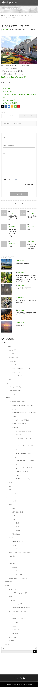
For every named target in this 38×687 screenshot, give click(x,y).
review (11, 560)
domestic (18, 29)
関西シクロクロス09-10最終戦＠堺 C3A (32, 246)
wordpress (15, 633)
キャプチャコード (29, 184)
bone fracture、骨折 (14, 390)
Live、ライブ (16, 372)
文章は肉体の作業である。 (11, 103)
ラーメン (15, 548)
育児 (13, 519)
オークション (13, 637)
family (10, 504)
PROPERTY (8, 582)
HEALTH (7, 383)
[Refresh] (16, 179)
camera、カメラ (17, 604)
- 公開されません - (9, 145)
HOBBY (7, 398)
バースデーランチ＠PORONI (24, 288)
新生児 (18, 530)
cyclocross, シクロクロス (23, 431)
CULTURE (12, 29)
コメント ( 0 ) (10, 115)
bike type (15, 427)
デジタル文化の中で (9, 91)
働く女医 (11, 640)
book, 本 (11, 353)
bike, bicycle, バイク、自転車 (17, 401)
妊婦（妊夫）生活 (17, 512)
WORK (7, 585)
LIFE (6, 497)
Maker (10, 596)
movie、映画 (12, 361)
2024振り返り (20, 325)
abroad (14, 567)
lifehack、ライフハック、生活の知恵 (19, 552)
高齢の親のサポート (18, 534)
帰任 (28, 229)
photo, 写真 (12, 600)
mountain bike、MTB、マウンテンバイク (26, 440)
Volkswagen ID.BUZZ (22, 263)
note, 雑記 (12, 556)
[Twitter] (14, 677)
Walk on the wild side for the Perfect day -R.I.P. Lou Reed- (13, 233)
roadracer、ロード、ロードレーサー (26, 447)
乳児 (17, 523)
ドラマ (11, 379)
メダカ (14, 493)
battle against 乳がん (15, 387)
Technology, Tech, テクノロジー (18, 611)
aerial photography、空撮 (19, 593)
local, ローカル (20, 574)
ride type (15, 457)
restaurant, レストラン (19, 541)
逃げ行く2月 (6, 88)
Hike (10, 486)
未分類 (7, 644)
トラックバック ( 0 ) (27, 115)
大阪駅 (10, 246)
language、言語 (13, 357)
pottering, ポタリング (22, 471)
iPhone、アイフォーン (19, 618)
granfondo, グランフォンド (24, 468)
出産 (13, 508)
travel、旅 (12, 563)
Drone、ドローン (14, 589)
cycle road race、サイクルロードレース (25, 462)
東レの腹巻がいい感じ (9, 100)
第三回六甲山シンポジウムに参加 (13, 217)
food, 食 (11, 537)
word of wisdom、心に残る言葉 (18, 578)
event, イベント (26, 29)
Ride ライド (20, 475)
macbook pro (16, 629)
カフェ (14, 545)
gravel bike (19, 434)
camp (10, 482)
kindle (14, 626)
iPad (13, 615)
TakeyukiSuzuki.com (9, 2)
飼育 (10, 490)
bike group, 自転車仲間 (19, 423)
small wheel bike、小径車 (23, 453)
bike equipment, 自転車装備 (20, 420)
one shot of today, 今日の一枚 (21, 607)
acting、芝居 (12, 350)
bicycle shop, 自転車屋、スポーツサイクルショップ (24, 407)
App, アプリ (19, 622)
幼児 (17, 526)
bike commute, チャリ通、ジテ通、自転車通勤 (24, 414)
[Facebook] (17, 677)
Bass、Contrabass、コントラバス (22, 368)
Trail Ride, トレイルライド (23, 479)
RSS (23, 677)
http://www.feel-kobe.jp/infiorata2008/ (13, 77)
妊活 (13, 515)
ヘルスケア (12, 394)
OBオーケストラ (17, 376)
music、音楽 (12, 365)
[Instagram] (20, 677)
